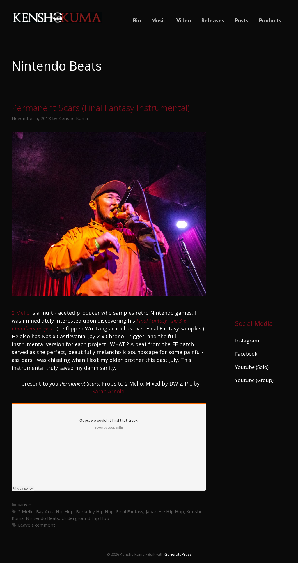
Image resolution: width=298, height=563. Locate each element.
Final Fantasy (129, 511)
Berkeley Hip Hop (95, 511)
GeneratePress (178, 554)
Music (158, 20)
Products (270, 20)
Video (183, 20)
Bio (137, 20)
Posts (242, 20)
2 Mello (21, 312)
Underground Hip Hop (85, 518)
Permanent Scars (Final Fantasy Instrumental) (101, 108)
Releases (212, 20)
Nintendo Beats (42, 518)
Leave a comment (36, 525)
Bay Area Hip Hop (55, 511)
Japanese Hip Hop (165, 511)
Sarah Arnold (108, 391)
